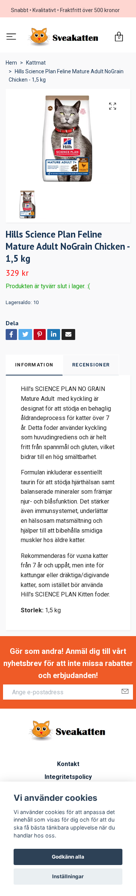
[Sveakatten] (64, 38)
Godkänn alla (68, 857)
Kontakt (68, 765)
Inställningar (68, 876)
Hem (11, 65)
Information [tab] (34, 366)
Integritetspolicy (68, 778)
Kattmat (36, 65)
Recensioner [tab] (91, 366)
